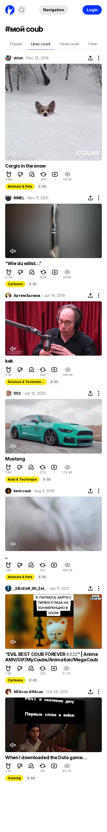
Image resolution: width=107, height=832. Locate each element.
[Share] (90, 58)
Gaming (14, 778)
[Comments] (32, 174)
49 (32, 680)
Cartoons (15, 284)
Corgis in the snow (25, 166)
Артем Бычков (27, 295)
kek (9, 361)
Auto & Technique (22, 479)
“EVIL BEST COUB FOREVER (35, 654)
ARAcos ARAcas (28, 692)
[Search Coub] (21, 10)
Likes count (40, 44)
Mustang (15, 459)
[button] (9, 174)
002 (17, 393)
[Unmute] (12, 153)
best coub (22, 491)
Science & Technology (26, 382)
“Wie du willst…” (23, 263)
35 (32, 284)
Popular (16, 44)
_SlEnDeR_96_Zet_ (30, 588)
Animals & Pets (20, 186)
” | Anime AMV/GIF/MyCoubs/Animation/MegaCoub (51, 657)
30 (54, 382)
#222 (71, 654)
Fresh (93, 44)
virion (18, 58)
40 (42, 186)
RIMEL (19, 198)
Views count (69, 44)
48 (30, 778)
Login (92, 9)
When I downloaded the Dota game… (46, 757)
